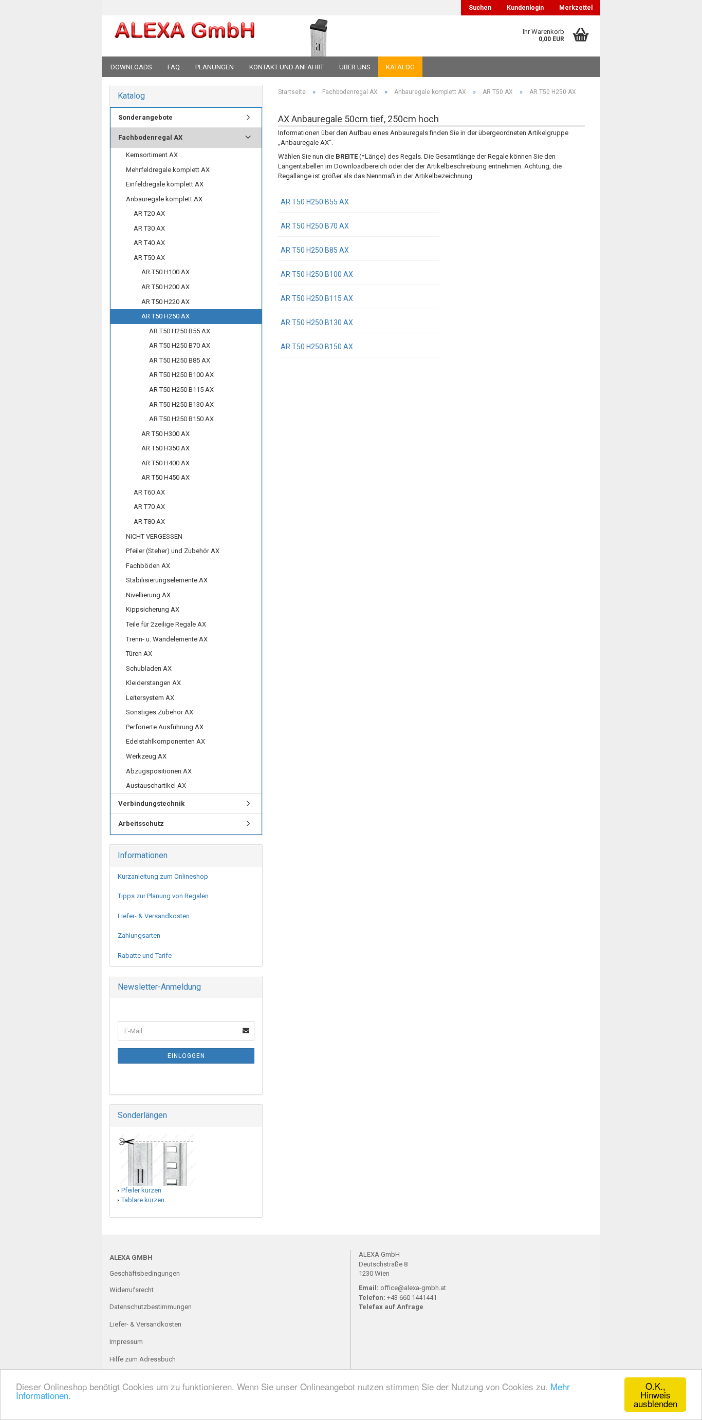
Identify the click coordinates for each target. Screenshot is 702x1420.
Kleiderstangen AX (153, 683)
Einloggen (186, 1055)
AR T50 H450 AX (165, 477)
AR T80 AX (149, 521)
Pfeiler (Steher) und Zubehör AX (172, 551)
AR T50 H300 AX (165, 434)
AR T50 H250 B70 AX (315, 226)
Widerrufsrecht (131, 1290)
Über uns (355, 67)
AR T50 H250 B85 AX (315, 250)
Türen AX (139, 653)
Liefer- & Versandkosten (154, 916)
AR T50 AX (149, 257)
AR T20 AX (149, 213)
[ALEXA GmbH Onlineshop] (184, 36)
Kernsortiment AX (152, 155)
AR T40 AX (149, 243)
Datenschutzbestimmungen (150, 1307)
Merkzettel (576, 7)
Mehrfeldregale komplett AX (168, 170)
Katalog (400, 67)
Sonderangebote (145, 117)
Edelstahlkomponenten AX (165, 741)
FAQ (174, 67)
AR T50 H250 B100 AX (317, 274)
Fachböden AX (148, 566)
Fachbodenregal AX (150, 137)
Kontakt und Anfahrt (286, 67)
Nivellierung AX (148, 595)
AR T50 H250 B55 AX (315, 202)
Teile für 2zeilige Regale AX (166, 624)
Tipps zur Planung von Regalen (163, 896)
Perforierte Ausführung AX (165, 727)
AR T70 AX (149, 506)
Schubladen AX (149, 668)
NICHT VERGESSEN (154, 536)
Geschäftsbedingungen (144, 1273)
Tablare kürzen (142, 1200)
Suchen (480, 7)
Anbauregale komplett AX (164, 199)
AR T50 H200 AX (165, 287)
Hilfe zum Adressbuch (142, 1359)
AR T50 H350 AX (165, 448)
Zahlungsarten (139, 935)
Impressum (126, 1342)
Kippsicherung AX (152, 609)
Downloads (131, 67)
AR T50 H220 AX (165, 302)
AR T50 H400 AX (165, 463)
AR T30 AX (149, 228)
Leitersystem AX (150, 698)
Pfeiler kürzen (141, 1190)
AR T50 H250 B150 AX (317, 347)
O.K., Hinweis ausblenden (655, 1394)
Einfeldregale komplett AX (165, 184)
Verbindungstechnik (151, 803)
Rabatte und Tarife (145, 955)
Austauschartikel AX (156, 785)
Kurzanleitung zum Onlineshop (163, 876)
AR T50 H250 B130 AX (317, 322)
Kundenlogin (525, 7)
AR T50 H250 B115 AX (317, 298)
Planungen (214, 67)
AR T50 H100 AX (165, 272)
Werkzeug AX (146, 756)
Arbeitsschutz (141, 823)
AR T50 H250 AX (165, 316)
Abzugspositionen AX (159, 771)
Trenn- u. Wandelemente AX (167, 639)
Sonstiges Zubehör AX (159, 712)
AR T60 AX (149, 492)
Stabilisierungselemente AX (167, 580)
